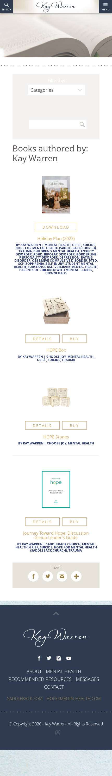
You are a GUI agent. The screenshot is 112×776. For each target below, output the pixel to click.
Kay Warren (31, 245)
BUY (74, 338)
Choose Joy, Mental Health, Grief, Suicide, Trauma (65, 358)
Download (56, 227)
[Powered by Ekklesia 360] (58, 733)
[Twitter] (49, 658)
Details (42, 338)
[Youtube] (69, 658)
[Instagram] (59, 658)
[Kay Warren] (56, 7)
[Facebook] (39, 658)
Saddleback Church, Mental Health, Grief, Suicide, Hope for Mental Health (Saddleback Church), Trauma (56, 547)
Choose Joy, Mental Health (70, 443)
